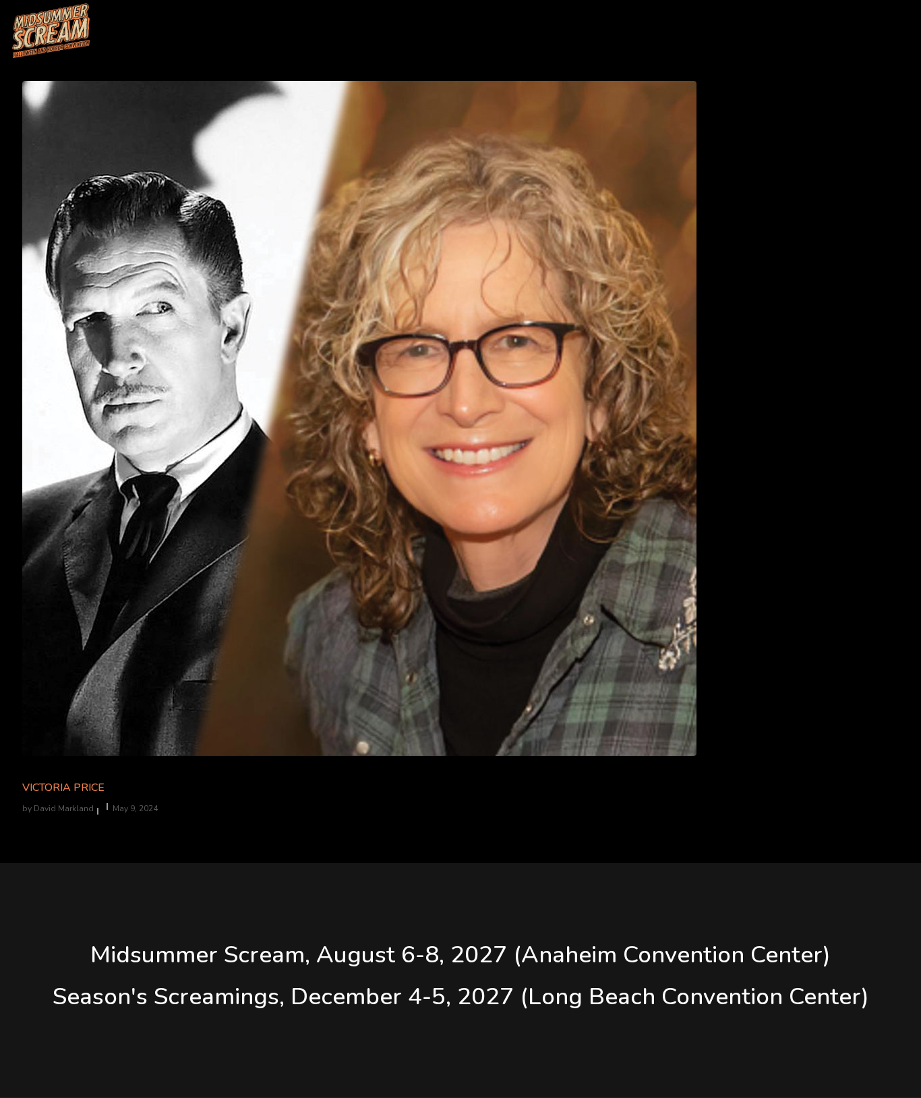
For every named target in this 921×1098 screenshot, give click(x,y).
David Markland (64, 808)
